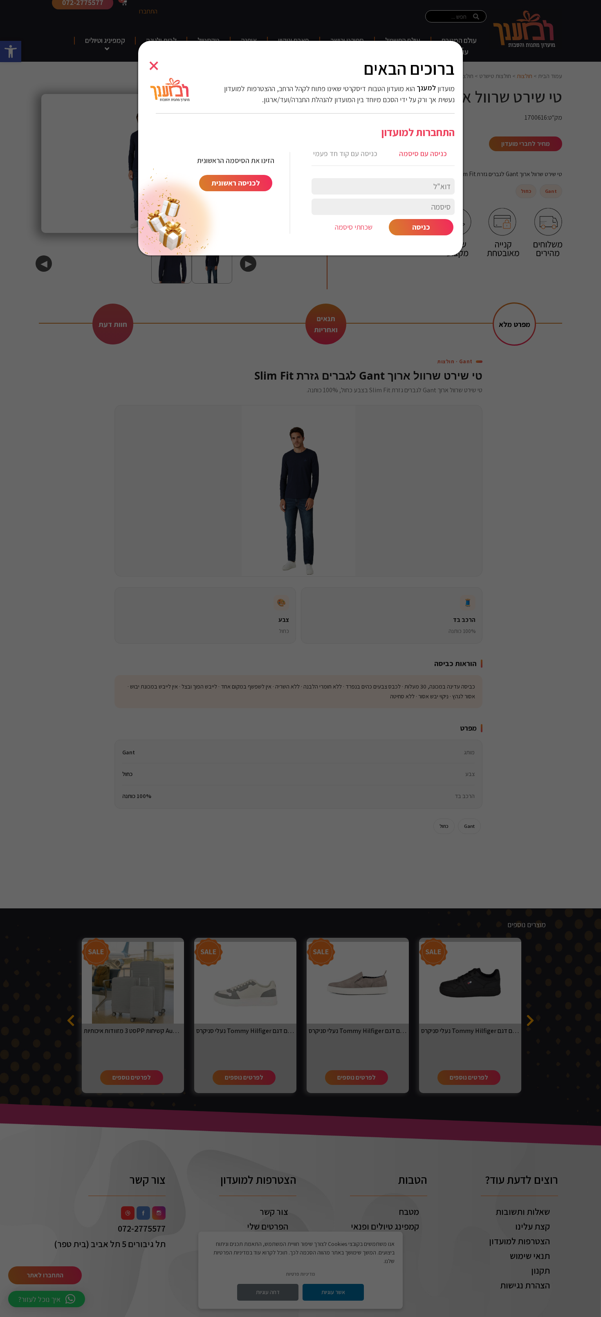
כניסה (421, 227)
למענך (426, 88)
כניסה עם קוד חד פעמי (345, 153)
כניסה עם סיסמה (423, 153)
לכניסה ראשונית (235, 183)
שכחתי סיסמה (353, 227)
